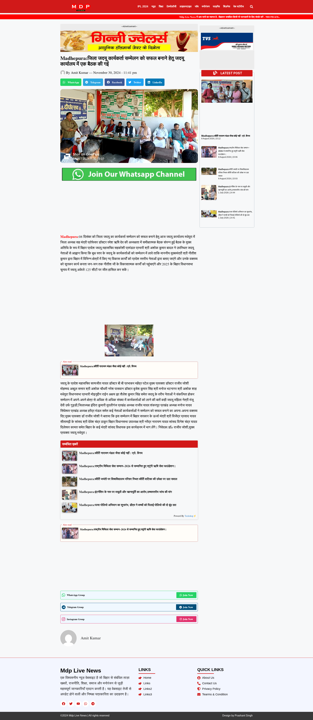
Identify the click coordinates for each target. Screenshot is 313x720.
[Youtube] (78, 703)
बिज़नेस (226, 6)
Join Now (188, 595)
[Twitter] (71, 703)
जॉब (197, 6)
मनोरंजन (206, 6)
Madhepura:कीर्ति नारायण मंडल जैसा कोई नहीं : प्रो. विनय (108, 366)
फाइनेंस (216, 6)
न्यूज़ (153, 6)
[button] (251, 6)
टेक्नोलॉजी (171, 6)
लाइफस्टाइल (186, 6)
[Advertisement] (129, 210)
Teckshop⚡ (190, 515)
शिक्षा (161, 6)
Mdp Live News (80, 670)
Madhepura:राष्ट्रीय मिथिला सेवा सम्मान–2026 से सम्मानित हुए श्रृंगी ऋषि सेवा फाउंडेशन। (123, 529)
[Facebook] (63, 703)
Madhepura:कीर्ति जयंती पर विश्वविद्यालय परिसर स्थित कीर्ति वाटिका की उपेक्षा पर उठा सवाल (233, 172)
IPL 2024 (143, 6)
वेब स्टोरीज (238, 6)
